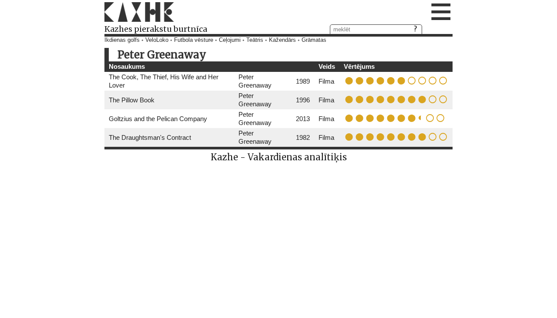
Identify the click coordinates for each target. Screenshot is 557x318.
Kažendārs (282, 40)
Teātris (254, 40)
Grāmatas (314, 40)
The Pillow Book (131, 100)
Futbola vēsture (193, 40)
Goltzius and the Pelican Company (158, 118)
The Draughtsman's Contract (150, 137)
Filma (326, 81)
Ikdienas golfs (122, 40)
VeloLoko (156, 40)
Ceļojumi (230, 40)
